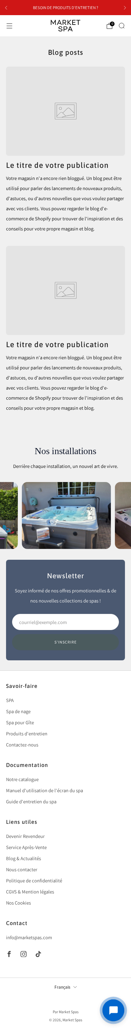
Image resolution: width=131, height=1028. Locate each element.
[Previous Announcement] (6, 8)
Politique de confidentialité (34, 880)
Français (62, 987)
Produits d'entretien (26, 733)
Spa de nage (18, 711)
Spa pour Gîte (20, 722)
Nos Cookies (18, 903)
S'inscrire (65, 642)
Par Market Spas (66, 1011)
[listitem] (65, 8)
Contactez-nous (22, 744)
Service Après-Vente (26, 847)
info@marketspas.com (29, 937)
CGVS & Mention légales (30, 891)
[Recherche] (121, 25)
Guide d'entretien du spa (31, 801)
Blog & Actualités (23, 858)
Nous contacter (21, 869)
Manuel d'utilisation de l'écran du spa (44, 790)
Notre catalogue (22, 779)
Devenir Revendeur (25, 836)
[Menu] (9, 26)
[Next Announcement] (125, 8)
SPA (10, 700)
